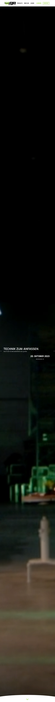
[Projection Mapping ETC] (1, 351)
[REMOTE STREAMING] (54, 351)
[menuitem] (7, 3)
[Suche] (5, 9)
